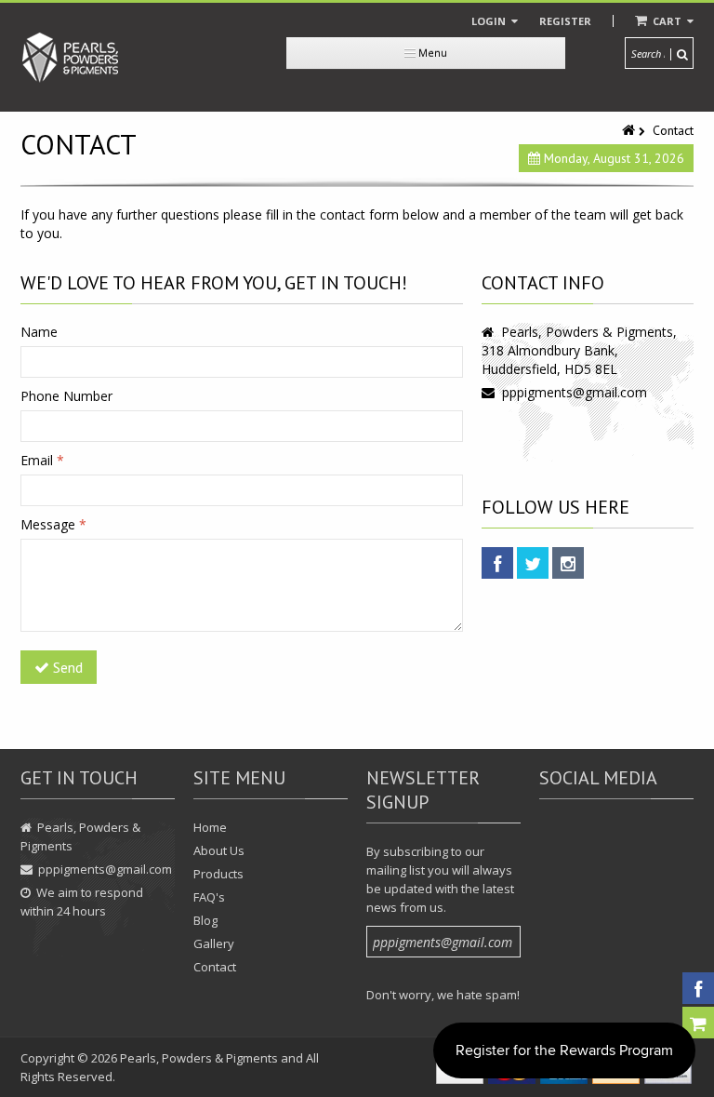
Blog (205, 920)
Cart (667, 21)
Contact (214, 966)
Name (39, 332)
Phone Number (66, 396)
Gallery (213, 943)
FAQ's (209, 897)
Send (66, 667)
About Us (219, 850)
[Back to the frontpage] (630, 130)
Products (218, 873)
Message (53, 524)
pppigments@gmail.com (574, 392)
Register (565, 21)
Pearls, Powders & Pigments (199, 1058)
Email (42, 460)
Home (210, 827)
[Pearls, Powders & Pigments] (70, 57)
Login (490, 21)
